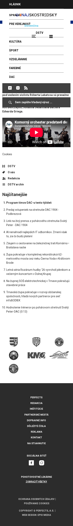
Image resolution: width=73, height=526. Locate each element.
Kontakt (36, 437)
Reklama (36, 431)
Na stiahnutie (36, 443)
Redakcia (14, 178)
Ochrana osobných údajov (36, 499)
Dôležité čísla (36, 426)
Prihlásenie (63, 34)
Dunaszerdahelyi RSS (26, 88)
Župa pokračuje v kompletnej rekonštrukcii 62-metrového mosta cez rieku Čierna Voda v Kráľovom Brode (38, 258)
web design (29, 515)
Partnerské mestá (36, 414)
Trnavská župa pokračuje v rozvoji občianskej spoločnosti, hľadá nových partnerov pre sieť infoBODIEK (33, 296)
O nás (11, 172)
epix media (44, 515)
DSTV (11, 166)
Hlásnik (15, 4)
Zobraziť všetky (36, 481)
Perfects (36, 397)
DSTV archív (16, 184)
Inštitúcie (36, 408)
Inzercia (15, 13)
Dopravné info (36, 420)
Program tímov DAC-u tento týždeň (29, 202)
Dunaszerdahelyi (10, 88)
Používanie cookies (36, 503)
